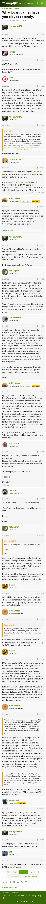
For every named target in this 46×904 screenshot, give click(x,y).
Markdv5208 (15, 443)
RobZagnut (14, 270)
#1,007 (41, 245)
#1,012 (41, 499)
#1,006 (41, 207)
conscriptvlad (15, 159)
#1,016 (41, 659)
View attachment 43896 (25, 187)
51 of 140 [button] (23, 872)
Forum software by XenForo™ (20, 902)
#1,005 (41, 168)
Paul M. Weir (14, 800)
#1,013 (41, 535)
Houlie (12, 52)
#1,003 (41, 86)
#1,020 (41, 860)
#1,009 (41, 326)
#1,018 (41, 809)
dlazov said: (8, 625)
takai (11, 77)
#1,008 (41, 279)
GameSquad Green (11, 892)
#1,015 (41, 619)
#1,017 (41, 714)
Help (39, 895)
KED (11, 852)
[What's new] (37, 3)
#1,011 (41, 452)
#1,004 (41, 125)
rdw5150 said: (9, 541)
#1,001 (41, 34)
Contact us (7, 895)
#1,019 (41, 840)
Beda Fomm (18, 182)
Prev (14, 872)
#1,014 (41, 593)
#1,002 (41, 60)
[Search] (42, 3)
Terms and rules (18, 895)
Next (32, 872)
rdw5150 (13, 490)
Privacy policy (31, 895)
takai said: (7, 131)
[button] (4, 3)
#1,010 (41, 392)
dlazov (12, 585)
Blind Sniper (14, 610)
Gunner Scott (9, 20)
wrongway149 (15, 26)
